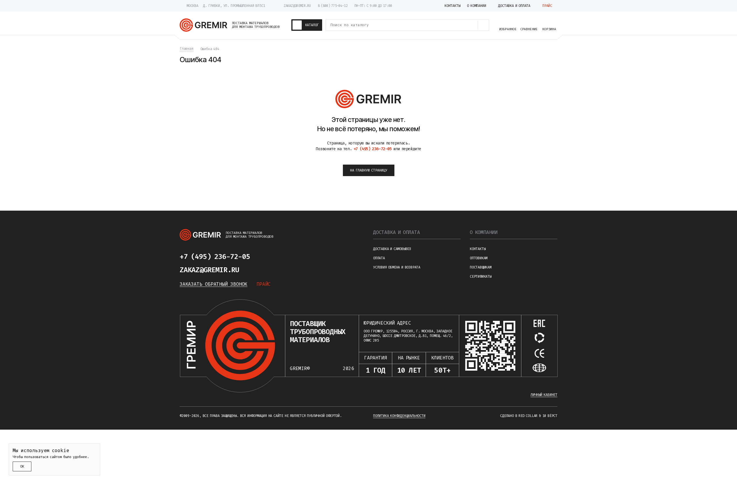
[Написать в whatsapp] (281, 256)
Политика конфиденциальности (399, 416)
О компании (483, 232)
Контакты (477, 249)
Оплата (379, 258)
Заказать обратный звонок (213, 284)
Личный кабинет (544, 394)
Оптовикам (478, 258)
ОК (22, 466)
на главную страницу (368, 170)
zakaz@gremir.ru (297, 5)
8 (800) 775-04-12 (332, 5)
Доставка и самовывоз (392, 249)
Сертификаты (480, 276)
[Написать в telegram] (267, 256)
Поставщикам (480, 267)
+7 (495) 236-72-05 (215, 256)
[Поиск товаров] (483, 25)
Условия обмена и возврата (396, 267)
